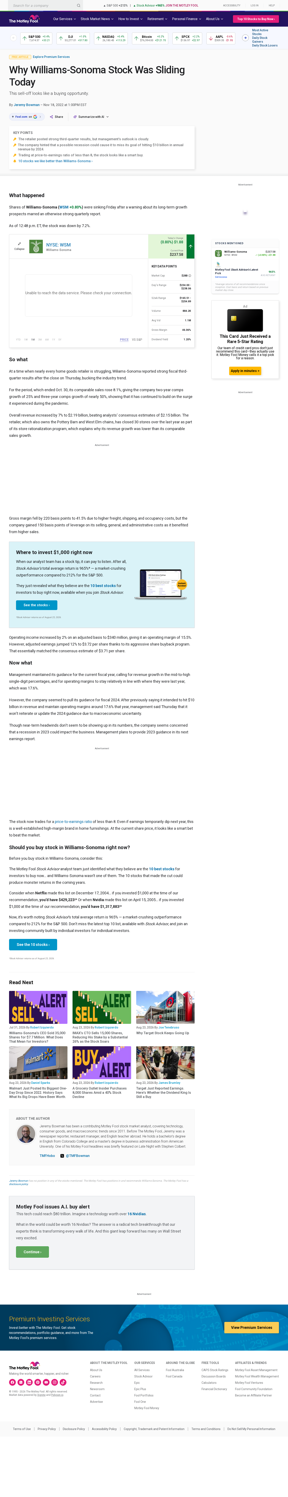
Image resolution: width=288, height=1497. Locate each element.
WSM (64, 207)
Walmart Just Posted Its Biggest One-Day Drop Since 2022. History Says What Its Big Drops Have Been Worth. (38, 1092)
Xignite (41, 1394)
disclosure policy (18, 1184)
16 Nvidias (137, 1214)
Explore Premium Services (51, 57)
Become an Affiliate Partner (253, 1395)
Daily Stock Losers (265, 45)
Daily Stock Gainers (259, 39)
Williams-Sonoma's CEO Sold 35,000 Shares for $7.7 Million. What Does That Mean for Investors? (37, 1037)
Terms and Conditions (206, 1429)
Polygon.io (57, 1394)
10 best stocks (103, 585)
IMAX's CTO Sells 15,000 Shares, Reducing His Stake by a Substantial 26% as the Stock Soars (100, 1037)
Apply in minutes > (245, 371)
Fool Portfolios (143, 1395)
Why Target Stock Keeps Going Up (162, 1033)
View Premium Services (251, 1327)
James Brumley (169, 1082)
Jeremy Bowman (27, 105)
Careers (95, 1376)
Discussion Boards (214, 1376)
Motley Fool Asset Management (256, 1370)
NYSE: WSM (58, 245)
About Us (96, 1370)
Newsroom (97, 1389)
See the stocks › (37, 605)
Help (272, 5)
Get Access (221, 277)
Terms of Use (22, 1429)
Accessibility (231, 5)
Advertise (96, 1401)
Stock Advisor (143, 1376)
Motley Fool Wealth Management (257, 1376)
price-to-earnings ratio (73, 821)
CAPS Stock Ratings (215, 1370)
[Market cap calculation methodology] (189, 275)
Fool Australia (175, 1370)
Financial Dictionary (214, 1389)
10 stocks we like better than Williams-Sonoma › (55, 161)
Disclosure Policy (74, 1429)
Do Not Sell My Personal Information (251, 1429)
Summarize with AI (91, 117)
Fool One (140, 1401)
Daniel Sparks (40, 1082)
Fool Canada (174, 1376)
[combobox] (45, 5)
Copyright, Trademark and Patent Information (154, 1429)
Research (96, 1382)
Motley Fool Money (146, 1408)
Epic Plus (140, 1389)
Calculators (209, 1382)
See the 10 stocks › (33, 944)
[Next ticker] (245, 37)
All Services (142, 1370)
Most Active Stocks (260, 32)
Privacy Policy (47, 1429)
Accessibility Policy (104, 1429)
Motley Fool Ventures (249, 1382)
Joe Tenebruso (168, 1027)
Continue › (32, 1252)
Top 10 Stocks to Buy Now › (256, 19)
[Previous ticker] (13, 37)
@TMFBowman (78, 1156)
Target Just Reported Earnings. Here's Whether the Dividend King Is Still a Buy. (163, 1092)
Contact (95, 1395)
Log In (254, 5)
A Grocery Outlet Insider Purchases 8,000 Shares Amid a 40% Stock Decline (100, 1092)
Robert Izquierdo (42, 1027)
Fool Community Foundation (253, 1389)
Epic (137, 1382)
